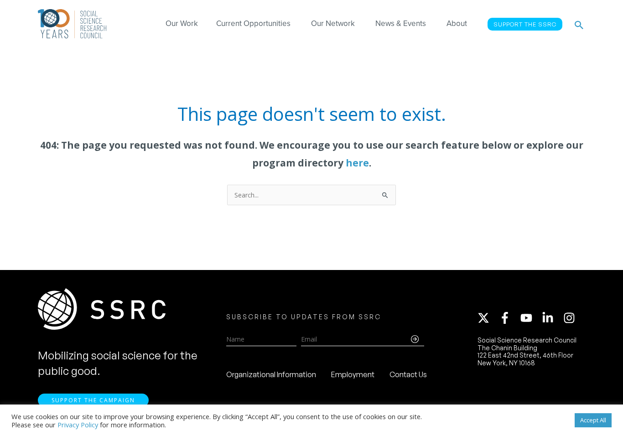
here (357, 162)
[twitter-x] (488, 318)
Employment (352, 374)
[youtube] (530, 318)
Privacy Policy (77, 424)
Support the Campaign (93, 400)
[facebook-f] (509, 318)
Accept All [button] (593, 420)
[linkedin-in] (552, 318)
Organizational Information (271, 374)
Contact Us (408, 374)
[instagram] (571, 318)
